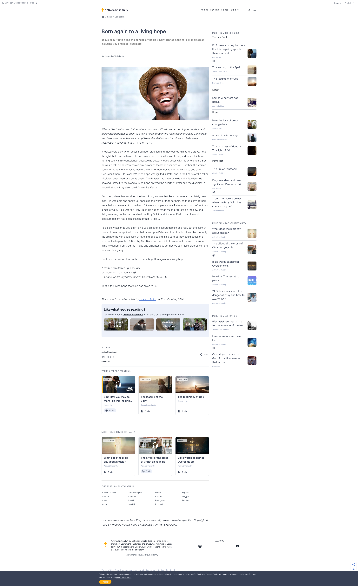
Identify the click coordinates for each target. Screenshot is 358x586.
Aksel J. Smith (217, 154)
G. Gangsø (216, 366)
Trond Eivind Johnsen (220, 330)
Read (109, 17)
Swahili (131, 504)
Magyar (185, 496)
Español (105, 496)
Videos (224, 9)
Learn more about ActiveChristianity (141, 555)
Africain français (109, 492)
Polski (131, 500)
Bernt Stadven (183, 401)
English (185, 492)
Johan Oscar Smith (148, 405)
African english (135, 492)
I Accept (105, 582)
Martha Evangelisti (219, 139)
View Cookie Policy (123, 577)
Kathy (106, 405)
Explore (234, 9)
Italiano (158, 496)
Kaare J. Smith (147, 299)
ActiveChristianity (116, 56)
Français (132, 496)
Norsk (104, 500)
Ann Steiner (216, 188)
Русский (159, 504)
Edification (119, 17)
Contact (337, 3)
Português (160, 500)
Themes (204, 9)
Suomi (104, 504)
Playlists (214, 9)
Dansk (158, 492)
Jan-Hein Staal (218, 106)
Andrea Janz (217, 128)
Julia (110, 405)
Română (185, 500)
